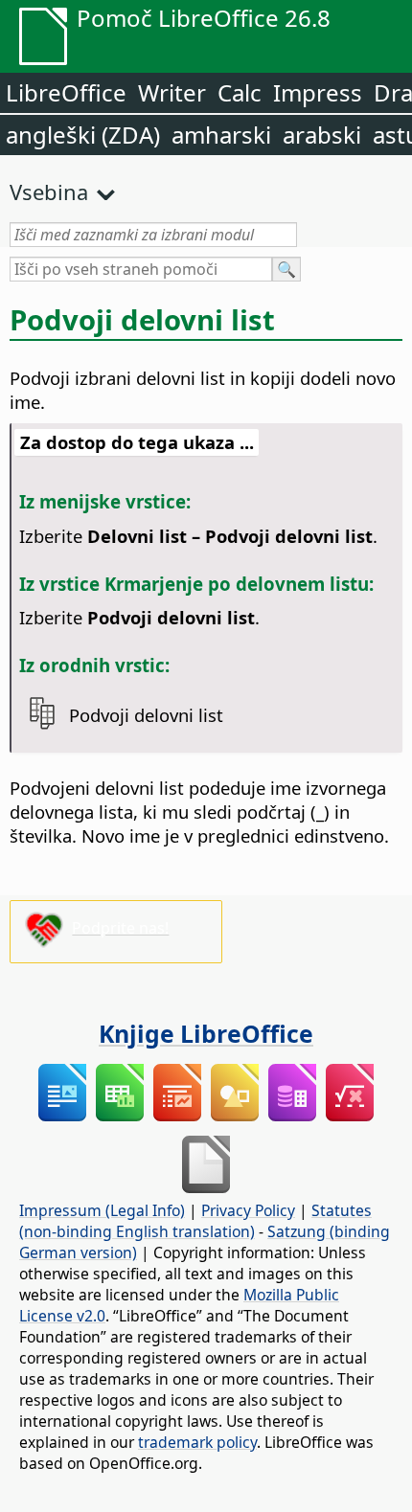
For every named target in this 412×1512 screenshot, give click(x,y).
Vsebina (49, 191)
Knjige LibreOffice (206, 1033)
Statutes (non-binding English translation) (195, 1221)
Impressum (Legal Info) (102, 1210)
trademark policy (197, 1442)
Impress (317, 92)
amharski (221, 134)
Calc (239, 92)
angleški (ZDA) (83, 134)
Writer (172, 92)
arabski (322, 134)
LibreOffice (66, 92)
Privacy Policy (248, 1210)
